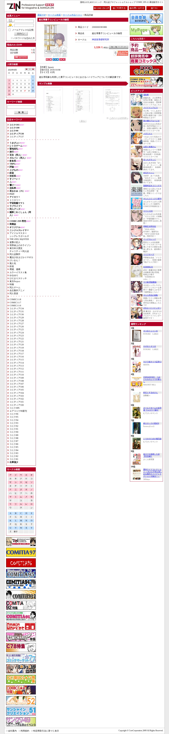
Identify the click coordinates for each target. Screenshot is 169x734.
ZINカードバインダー (152, 308)
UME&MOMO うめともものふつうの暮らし (152, 379)
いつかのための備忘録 (152, 439)
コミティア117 (17, 353)
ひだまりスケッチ (18, 278)
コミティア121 (17, 341)
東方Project (15, 281)
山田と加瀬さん (149, 147)
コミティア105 (17, 390)
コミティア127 (17, 323)
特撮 (12, 284)
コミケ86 (14, 444)
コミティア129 (17, 317)
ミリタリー (15, 200)
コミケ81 (14, 459)
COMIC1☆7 (15, 302)
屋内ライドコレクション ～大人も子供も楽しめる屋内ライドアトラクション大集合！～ (152, 473)
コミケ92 (14, 426)
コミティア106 (17, 387)
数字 (15, 532)
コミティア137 (17, 136)
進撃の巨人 (15, 242)
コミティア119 (17, 347)
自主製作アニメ (17, 290)
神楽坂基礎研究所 (100, 39)
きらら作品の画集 (150, 295)
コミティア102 (17, 399)
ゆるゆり (14, 275)
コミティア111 (17, 371)
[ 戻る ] (83, 121)
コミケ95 (14, 417)
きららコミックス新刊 (152, 199)
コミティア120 (17, 344)
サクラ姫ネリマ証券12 (152, 362)
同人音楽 (14, 293)
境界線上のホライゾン (20, 245)
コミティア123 (17, 335)
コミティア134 (17, 308)
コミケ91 (14, 429)
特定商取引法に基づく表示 (46, 731)
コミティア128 (17, 320)
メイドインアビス (150, 108)
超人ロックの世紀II (151, 423)
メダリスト (147, 134)
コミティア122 (17, 338)
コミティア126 (17, 326)
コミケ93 (14, 423)
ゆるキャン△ (148, 173)
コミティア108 (17, 381)
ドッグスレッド (149, 239)
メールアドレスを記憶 (23, 30)
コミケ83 (14, 453)
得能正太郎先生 (149, 226)
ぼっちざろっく (149, 160)
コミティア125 (17, 329)
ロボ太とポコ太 (149, 346)
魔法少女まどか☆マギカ (21, 257)
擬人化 (13, 263)
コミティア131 (17, 311)
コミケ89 (14, 435)
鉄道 (12, 266)
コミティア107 (17, 384)
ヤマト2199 (148, 211)
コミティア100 (17, 405)
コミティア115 (17, 359)
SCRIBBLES (148, 267)
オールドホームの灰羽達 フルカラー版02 (152, 409)
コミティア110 (17, 374)
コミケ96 (14, 414)
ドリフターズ (148, 254)
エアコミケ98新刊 (18, 411)
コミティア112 (17, 368)
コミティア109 (17, 378)
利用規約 (25, 731)
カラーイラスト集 (18, 272)
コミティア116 (17, 356)
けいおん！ (15, 260)
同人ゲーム (15, 287)
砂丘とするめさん (150, 392)
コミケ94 (14, 420)
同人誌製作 (15, 254)
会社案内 (12, 731)
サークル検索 (54, 15)
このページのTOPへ (118, 118)
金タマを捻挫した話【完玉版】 (151, 455)
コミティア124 (17, 332)
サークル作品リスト (72, 15)
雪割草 (146, 95)
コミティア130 (17, 314)
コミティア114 (17, 363)
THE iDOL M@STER (19, 239)
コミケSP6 (14, 408)
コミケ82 (14, 456)
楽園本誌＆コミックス (152, 186)
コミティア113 (17, 366)
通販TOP (41, 15)
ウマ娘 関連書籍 (149, 282)
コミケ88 (14, 438)
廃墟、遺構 (15, 269)
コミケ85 (14, 447)
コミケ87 (14, 441)
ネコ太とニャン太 (150, 331)
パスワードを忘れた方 (24, 38)
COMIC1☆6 (15, 305)
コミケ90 (14, 432)
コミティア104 (17, 393)
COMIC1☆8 (15, 299)
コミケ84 (14, 450)
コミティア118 (17, 350)
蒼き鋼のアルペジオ (151, 121)
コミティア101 (17, 402)
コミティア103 (17, 396)
